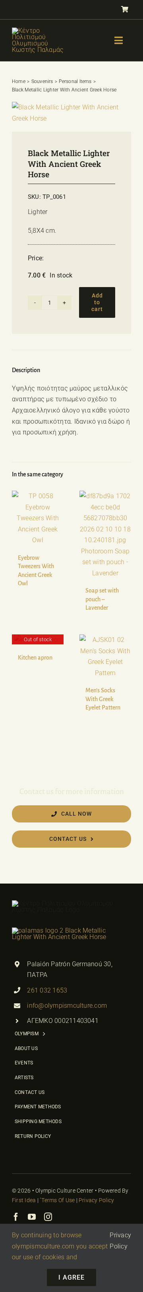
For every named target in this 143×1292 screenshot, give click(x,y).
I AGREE (71, 1277)
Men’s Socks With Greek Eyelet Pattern (102, 699)
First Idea (24, 1200)
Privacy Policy (96, 1200)
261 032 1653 (47, 990)
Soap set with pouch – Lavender (102, 599)
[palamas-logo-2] (64, 930)
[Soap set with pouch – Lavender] (105, 535)
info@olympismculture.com (67, 1005)
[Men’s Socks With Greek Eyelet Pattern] (105, 656)
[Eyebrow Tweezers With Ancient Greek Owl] (38, 518)
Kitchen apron (35, 657)
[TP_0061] (71, 113)
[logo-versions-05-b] (42, 30)
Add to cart (97, 302)
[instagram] (48, 1217)
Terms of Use (58, 1200)
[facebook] (16, 1217)
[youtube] (32, 1217)
